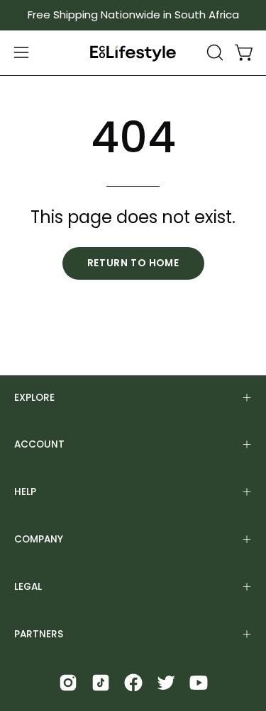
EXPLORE (34, 397)
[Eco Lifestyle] (133, 52)
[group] (133, 15)
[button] (213, 52)
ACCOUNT (39, 444)
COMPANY (38, 539)
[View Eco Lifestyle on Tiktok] (100, 682)
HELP (25, 492)
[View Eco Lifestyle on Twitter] (166, 682)
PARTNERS (38, 634)
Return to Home (133, 263)
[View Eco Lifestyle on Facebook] (133, 682)
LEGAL (28, 586)
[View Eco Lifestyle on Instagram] (68, 682)
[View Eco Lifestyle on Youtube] (198, 682)
